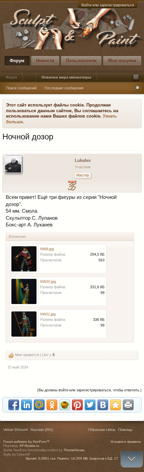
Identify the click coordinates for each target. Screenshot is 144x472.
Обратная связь (102, 430)
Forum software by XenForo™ (26, 441)
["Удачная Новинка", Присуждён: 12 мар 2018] (72, 186)
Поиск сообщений (21, 88)
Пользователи (81, 60)
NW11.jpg (48, 314)
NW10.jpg (48, 282)
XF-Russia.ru (29, 445)
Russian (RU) (41, 430)
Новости (45, 60)
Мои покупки (122, 60)
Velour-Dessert (15, 430)
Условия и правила (126, 441)
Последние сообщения (64, 88)
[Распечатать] (128, 404)
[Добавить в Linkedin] (26, 404)
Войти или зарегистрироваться (107, 5)
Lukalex (83, 160)
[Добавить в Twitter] (90, 404)
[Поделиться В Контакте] (102, 404)
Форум (17, 60)
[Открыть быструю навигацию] (136, 77)
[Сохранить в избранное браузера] (115, 404)
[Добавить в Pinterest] (77, 404)
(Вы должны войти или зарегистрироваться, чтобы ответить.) (89, 390)
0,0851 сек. (47, 458)
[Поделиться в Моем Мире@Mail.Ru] (39, 404)
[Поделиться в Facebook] (13, 404)
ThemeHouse (74, 450)
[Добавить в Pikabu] (64, 404)
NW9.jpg (47, 249)
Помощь (125, 430)
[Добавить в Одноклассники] (52, 404)
